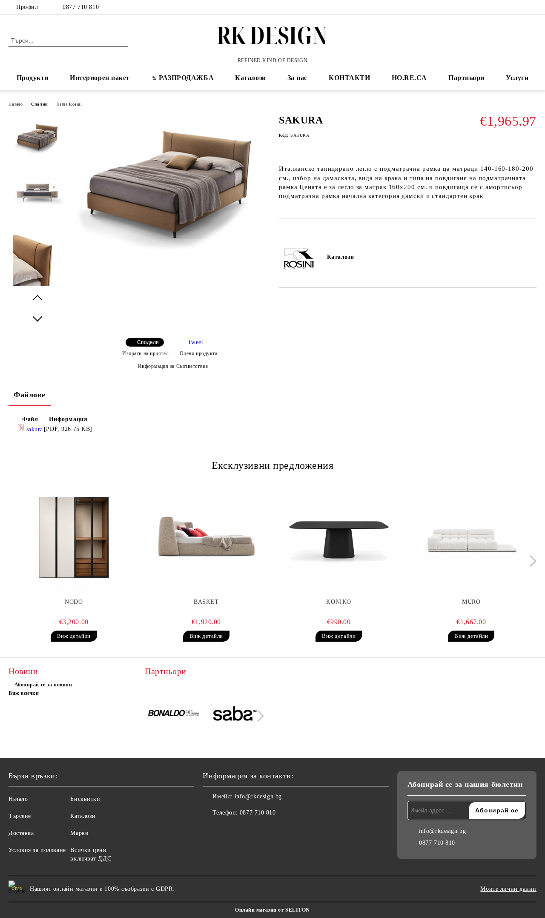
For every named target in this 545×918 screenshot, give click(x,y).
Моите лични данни (508, 889)
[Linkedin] (247, 830)
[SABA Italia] (235, 715)
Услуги (517, 77)
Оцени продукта (198, 353)
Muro (471, 602)
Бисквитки (85, 799)
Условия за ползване (37, 850)
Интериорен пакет (100, 77)
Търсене (20, 816)
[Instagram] (531, 7)
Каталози (250, 77)
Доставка (21, 833)
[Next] (530, 561)
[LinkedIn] (519, 7)
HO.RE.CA (409, 77)
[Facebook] (506, 7)
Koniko (338, 602)
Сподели (148, 342)
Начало (16, 104)
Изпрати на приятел (145, 353)
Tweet (196, 342)
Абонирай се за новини (43, 685)
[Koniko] (339, 538)
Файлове (30, 394)
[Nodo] (74, 538)
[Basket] (206, 538)
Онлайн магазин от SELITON (272, 910)
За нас (297, 77)
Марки (79, 833)
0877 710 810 (81, 7)
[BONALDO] (174, 714)
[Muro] (471, 538)
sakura (33, 429)
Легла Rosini (69, 104)
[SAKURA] (169, 250)
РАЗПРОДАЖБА (186, 77)
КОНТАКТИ (349, 77)
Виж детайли (74, 636)
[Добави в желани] (295, 233)
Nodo (74, 602)
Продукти (33, 77)
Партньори (466, 77)
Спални (39, 104)
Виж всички (24, 693)
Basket (206, 602)
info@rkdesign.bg (258, 796)
